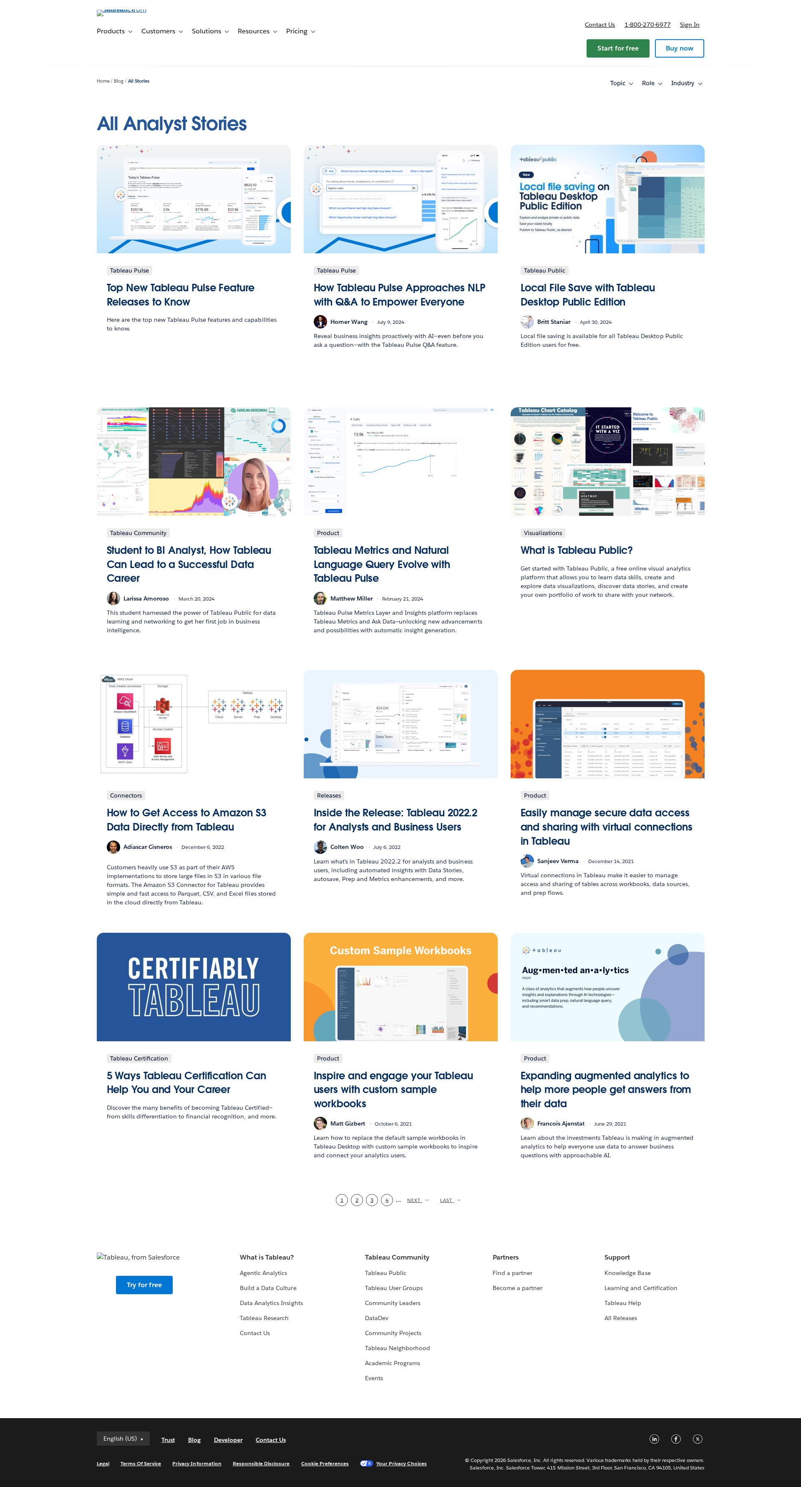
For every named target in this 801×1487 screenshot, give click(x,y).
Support (617, 1257)
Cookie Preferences (325, 1463)
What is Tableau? (267, 1257)
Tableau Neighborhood (397, 1348)
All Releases (621, 1318)
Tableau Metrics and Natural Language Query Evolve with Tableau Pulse (382, 564)
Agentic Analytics (263, 1273)
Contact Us (255, 1333)
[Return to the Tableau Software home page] (132, 9)
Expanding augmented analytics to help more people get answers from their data (606, 1089)
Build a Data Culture (268, 1288)
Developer (228, 1440)
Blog (118, 81)
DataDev (376, 1318)
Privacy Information (197, 1463)
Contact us (600, 24)
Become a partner (517, 1288)
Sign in (690, 24)
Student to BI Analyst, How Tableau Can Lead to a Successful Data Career (189, 564)
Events (374, 1378)
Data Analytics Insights (271, 1303)
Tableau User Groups (394, 1288)
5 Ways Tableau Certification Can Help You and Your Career (186, 1082)
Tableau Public (385, 1273)
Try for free (144, 1284)
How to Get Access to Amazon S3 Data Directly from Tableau (186, 819)
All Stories (138, 81)
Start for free (618, 48)
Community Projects (393, 1333)
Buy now (679, 48)
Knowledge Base (627, 1273)
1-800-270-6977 (648, 24)
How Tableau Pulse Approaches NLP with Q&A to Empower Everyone (399, 294)
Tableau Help (623, 1303)
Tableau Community (397, 1257)
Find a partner (512, 1273)
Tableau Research (264, 1318)
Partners (506, 1257)
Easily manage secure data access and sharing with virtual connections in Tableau (607, 826)
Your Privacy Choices (401, 1463)
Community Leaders (393, 1303)
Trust (168, 1440)
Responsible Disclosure (261, 1463)
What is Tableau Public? (577, 550)
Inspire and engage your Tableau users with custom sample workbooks (393, 1089)
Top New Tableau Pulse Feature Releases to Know (180, 294)
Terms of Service (141, 1463)
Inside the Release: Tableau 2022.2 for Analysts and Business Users (396, 819)
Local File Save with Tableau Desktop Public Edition (588, 294)
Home (103, 81)
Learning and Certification (641, 1288)
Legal (103, 1463)
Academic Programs (392, 1363)
